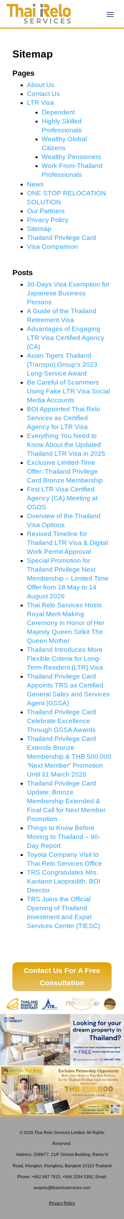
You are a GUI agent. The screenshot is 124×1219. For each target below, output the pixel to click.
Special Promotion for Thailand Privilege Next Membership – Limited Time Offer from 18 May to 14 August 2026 (67, 578)
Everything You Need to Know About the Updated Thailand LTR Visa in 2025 (66, 444)
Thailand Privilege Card (61, 237)
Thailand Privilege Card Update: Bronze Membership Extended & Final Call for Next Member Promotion (66, 801)
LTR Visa (40, 102)
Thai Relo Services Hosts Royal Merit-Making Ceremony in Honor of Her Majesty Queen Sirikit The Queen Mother (65, 622)
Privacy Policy (48, 219)
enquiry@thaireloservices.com (62, 1187)
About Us (40, 84)
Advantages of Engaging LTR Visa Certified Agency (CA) (65, 337)
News (35, 184)
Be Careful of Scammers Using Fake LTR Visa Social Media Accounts (68, 391)
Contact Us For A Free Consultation (62, 976)
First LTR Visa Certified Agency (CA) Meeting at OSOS (62, 498)
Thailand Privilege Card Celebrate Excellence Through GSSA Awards (61, 720)
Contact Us (43, 93)
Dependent (58, 112)
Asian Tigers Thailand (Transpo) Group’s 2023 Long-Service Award (62, 364)
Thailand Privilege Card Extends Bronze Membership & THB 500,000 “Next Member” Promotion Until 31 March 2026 (69, 756)
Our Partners (46, 211)
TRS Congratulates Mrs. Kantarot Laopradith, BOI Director (63, 881)
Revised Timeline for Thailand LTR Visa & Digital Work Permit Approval (67, 542)
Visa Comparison (52, 246)
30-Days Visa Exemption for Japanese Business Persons (68, 293)
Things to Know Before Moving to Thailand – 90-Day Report (63, 836)
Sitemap (39, 228)
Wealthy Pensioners (71, 156)
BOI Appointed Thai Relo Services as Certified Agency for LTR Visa (63, 417)
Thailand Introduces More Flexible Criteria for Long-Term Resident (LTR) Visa (65, 658)
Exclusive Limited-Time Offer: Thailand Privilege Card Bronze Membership (65, 471)
